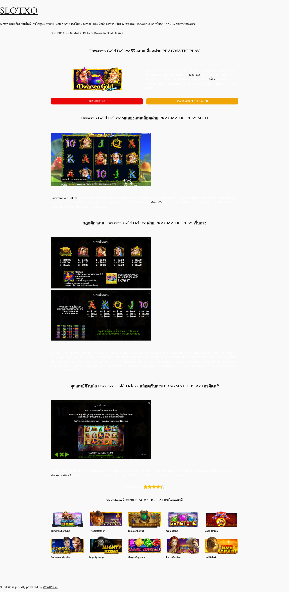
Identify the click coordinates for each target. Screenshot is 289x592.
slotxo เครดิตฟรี (61, 475)
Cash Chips (211, 530)
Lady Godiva (173, 557)
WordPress (50, 587)
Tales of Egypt (136, 530)
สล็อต (212, 79)
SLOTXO (19, 11)
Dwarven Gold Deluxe (64, 198)
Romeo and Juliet (61, 557)
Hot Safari (210, 557)
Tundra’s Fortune (60, 530)
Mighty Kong (96, 557)
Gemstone (172, 530)
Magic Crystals (136, 557)
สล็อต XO (156, 202)
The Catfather (97, 530)
